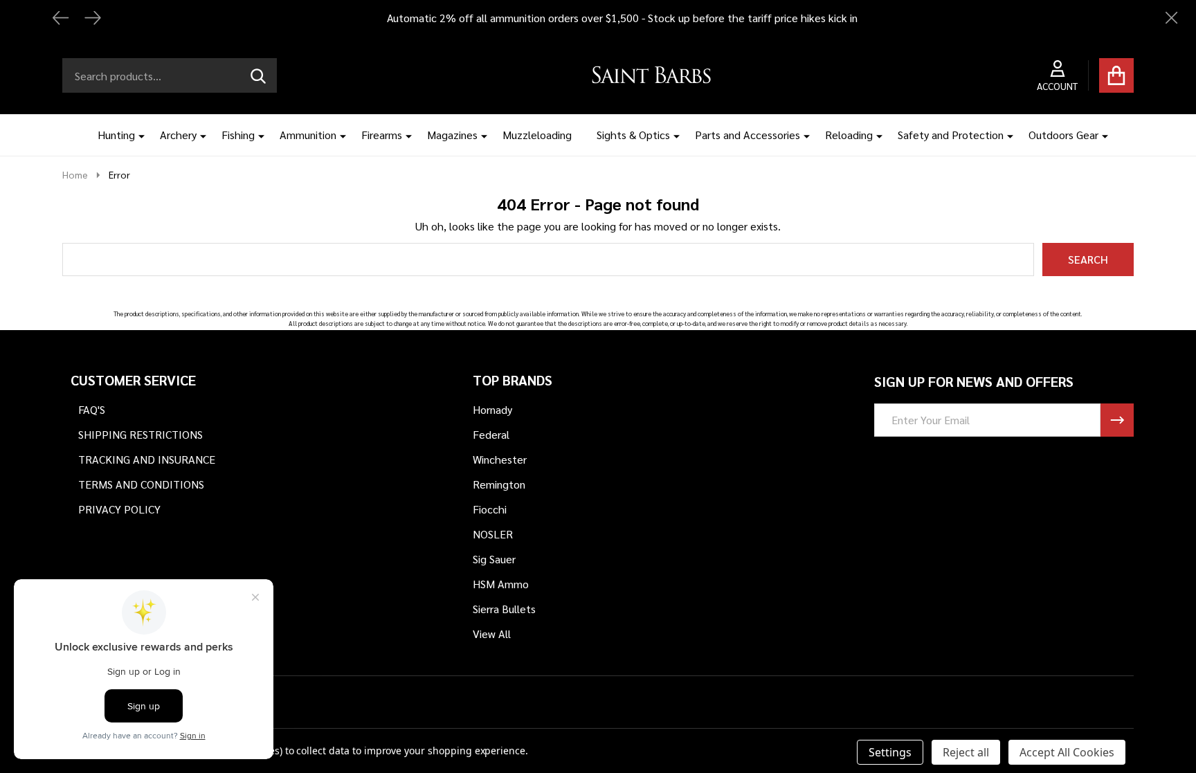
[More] (136, 135)
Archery (178, 134)
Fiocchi (490, 509)
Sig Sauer (494, 559)
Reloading (849, 134)
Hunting (116, 134)
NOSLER (493, 534)
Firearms (381, 134)
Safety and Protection (951, 134)
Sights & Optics (633, 134)
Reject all (966, 752)
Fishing (238, 134)
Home (75, 174)
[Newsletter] (1117, 420)
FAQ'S (91, 409)
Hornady (492, 409)
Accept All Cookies (1067, 752)
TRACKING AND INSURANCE (146, 459)
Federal (491, 434)
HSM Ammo (501, 583)
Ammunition (308, 134)
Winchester (500, 459)
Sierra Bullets (504, 608)
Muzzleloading (537, 134)
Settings (890, 752)
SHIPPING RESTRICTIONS (140, 434)
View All (492, 633)
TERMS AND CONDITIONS (141, 484)
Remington (499, 484)
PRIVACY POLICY (119, 509)
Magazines (452, 134)
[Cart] (1116, 75)
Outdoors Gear (1063, 134)
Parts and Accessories (747, 134)
